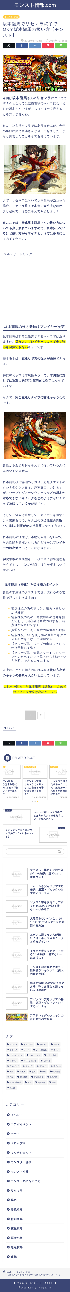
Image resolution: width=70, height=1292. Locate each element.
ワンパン (43, 1066)
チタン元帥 (51, 1055)
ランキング (14, 1066)
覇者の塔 (53, 1077)
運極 (54, 1082)
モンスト (47, 1061)
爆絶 (44, 1072)
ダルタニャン (34, 1055)
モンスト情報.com (35, 5)
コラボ (56, 1050)
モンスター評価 (11, 17)
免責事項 (48, 1283)
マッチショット (30, 1061)
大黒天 (22, 1072)
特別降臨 (56, 1072)
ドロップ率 (18, 1143)
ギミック (13, 1050)
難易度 (12, 1088)
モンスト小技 (20, 1171)
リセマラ (10, 728)
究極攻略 (23, 1077)
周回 (11, 1072)
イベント (43, 1044)
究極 (11, 1077)
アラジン (13, 1044)
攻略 (34, 1072)
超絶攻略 (41, 1082)
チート (15, 1133)
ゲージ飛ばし (41, 1050)
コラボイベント (16, 1055)
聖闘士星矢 (38, 1077)
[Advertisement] (35, 282)
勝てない (57, 1066)
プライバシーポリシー (27, 1283)
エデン (56, 1044)
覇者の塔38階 (15, 1082)
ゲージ (26, 1050)
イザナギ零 (28, 1044)
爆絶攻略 (17, 1209)
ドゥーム (13, 1061)
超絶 (29, 1082)
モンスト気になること (26, 1181)
